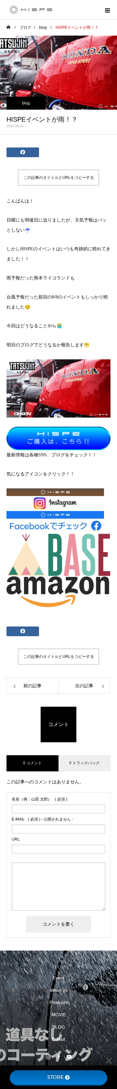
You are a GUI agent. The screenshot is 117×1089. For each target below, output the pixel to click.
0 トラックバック (84, 763)
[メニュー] (107, 9)
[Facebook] (58, 1056)
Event (58, 977)
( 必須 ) (39, 799)
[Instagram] (48, 1056)
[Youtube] (69, 1056)
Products (58, 1002)
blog (26, 103)
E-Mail (58, 1039)
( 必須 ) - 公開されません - (42, 819)
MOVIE (58, 1014)
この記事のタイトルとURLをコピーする (58, 177)
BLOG (58, 1026)
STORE (55, 1077)
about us (59, 990)
